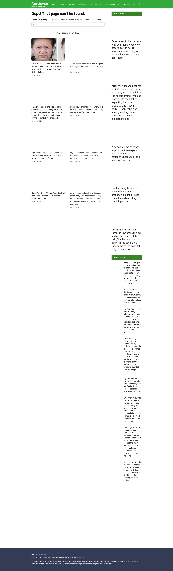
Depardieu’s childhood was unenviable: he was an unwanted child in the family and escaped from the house (86, 110)
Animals (72, 4)
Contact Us (80, 558)
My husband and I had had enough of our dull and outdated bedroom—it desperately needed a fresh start (86, 155)
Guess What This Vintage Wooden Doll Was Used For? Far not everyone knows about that (48, 196)
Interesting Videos (112, 4)
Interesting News (59, 4)
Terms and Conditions (50, 558)
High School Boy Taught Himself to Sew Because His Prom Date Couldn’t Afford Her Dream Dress (47, 155)
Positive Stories (129, 4)
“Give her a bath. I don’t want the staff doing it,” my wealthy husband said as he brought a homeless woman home (132, 296)
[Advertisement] (127, 522)
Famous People (96, 4)
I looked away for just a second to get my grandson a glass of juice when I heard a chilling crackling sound (125, 195)
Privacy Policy (36, 558)
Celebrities (82, 4)
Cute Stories (39, 3)
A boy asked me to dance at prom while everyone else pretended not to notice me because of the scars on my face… (126, 153)
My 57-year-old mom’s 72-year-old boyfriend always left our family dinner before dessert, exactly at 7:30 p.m (132, 385)
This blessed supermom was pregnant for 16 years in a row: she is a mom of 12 (86, 66)
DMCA (72, 558)
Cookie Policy (64, 558)
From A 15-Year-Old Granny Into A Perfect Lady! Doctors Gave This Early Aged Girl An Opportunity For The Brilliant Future (47, 68)
